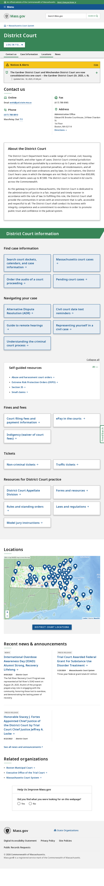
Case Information (29, 54)
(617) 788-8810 (11, 114)
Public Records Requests (17, 847)
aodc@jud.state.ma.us (21, 102)
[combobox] (73, 16)
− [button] (7, 616)
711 (21, 119)
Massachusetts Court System (21, 26)
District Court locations (52, 627)
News (57, 54)
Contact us (11, 54)
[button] (83, 595)
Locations (46, 54)
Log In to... (13, 44)
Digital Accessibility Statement (20, 840)
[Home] (4, 25)
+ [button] (7, 612)
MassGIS (97, 618)
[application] (52, 587)
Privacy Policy (48, 840)
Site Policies (65, 840)
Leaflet (85, 618)
